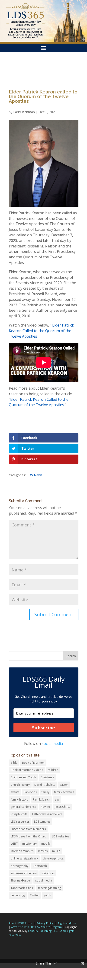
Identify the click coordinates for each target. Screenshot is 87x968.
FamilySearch (41, 799)
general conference (23, 807)
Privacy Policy (45, 923)
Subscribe (43, 727)
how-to (45, 807)
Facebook (30, 792)
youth (47, 895)
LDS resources (20, 822)
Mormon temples (22, 851)
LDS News (34, 475)
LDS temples (42, 822)
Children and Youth (23, 777)
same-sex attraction (24, 873)
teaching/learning (49, 888)
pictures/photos (53, 858)
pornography (19, 866)
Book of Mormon (33, 763)
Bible (14, 763)
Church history (20, 785)
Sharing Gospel (21, 880)
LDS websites (60, 836)
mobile (46, 844)
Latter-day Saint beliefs (47, 814)
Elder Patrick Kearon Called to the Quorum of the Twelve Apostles (41, 331)
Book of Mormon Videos (27, 770)
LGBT (14, 844)
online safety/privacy (24, 858)
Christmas (47, 777)
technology (18, 895)
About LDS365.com (20, 923)
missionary (29, 844)
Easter (64, 785)
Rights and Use (67, 923)
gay (57, 799)
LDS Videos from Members (28, 829)
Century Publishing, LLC (42, 931)
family (45, 792)
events (15, 792)
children (53, 770)
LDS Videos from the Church (29, 836)
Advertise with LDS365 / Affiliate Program (36, 927)
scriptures (48, 873)
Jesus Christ (62, 807)
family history (19, 799)
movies (43, 851)
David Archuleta (44, 785)
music (56, 851)
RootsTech (40, 866)
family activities (64, 792)
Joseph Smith (19, 814)
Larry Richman (24, 112)
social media (52, 743)
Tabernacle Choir (22, 888)
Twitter (34, 895)
